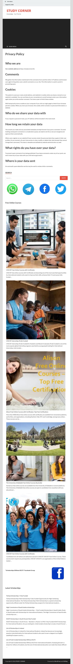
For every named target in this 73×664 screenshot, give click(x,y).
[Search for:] (36, 178)
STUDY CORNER (19, 11)
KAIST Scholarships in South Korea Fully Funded (21, 619)
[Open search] (66, 47)
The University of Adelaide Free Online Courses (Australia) (24, 483)
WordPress (57, 661)
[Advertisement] (36, 31)
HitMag (65, 661)
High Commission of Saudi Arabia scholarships (20, 607)
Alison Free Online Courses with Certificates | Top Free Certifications (27, 412)
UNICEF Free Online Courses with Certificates (20, 270)
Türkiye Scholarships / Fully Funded (17, 596)
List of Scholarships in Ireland (15, 628)
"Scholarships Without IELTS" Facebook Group (20, 570)
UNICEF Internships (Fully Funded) (17, 341)
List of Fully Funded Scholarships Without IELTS (20, 640)
